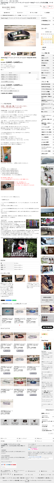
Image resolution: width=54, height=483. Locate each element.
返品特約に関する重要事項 (7, 93)
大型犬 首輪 (19, 477)
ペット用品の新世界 (39, 477)
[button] (2, 35)
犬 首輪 (2, 477)
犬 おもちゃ (13, 477)
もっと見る (50, 433)
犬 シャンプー (7, 477)
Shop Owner (50, 409)
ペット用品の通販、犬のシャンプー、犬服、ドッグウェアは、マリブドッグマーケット (29, 480)
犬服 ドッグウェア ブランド (28, 477)
